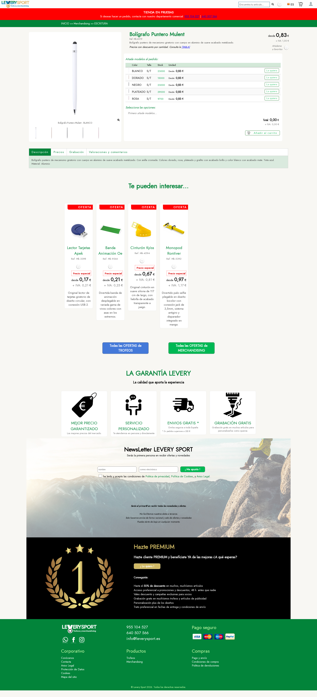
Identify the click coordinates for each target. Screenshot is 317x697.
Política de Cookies (182, 476)
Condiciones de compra (205, 662)
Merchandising (82, 23)
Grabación (76, 152)
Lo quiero (271, 70)
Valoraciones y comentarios (108, 152)
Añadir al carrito (265, 133)
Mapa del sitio (69, 677)
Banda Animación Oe (110, 250)
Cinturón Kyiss (142, 248)
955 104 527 (192, 16)
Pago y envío (199, 658)
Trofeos (130, 658)
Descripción (40, 152)
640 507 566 (209, 16)
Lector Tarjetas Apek (78, 250)
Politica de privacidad (157, 476)
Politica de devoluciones (205, 665)
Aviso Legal (203, 476)
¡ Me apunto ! (192, 469)
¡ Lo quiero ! (147, 566)
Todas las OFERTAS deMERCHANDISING (192, 348)
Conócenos (67, 658)
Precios (58, 152)
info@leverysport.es (143, 638)
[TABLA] (186, 47)
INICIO (65, 23)
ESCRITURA (101, 23)
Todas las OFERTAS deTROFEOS (125, 348)
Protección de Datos (72, 669)
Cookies (65, 673)
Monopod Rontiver (174, 250)
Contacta (66, 662)
